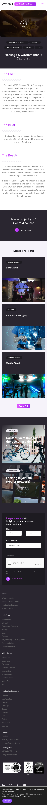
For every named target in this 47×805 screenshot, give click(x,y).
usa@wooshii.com (9, 755)
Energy (5, 630)
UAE (3, 716)
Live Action (6, 671)
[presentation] (25, 563)
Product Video (13, 47)
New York (5, 702)
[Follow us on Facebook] (17, 786)
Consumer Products (17, 42)
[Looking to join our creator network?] (23, 484)
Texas (4, 709)
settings (26, 796)
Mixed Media (7, 674)
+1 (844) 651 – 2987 (9, 751)
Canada (5, 712)
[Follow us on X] (10, 786)
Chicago (5, 706)
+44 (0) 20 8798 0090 (11, 740)
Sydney (5, 726)
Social (28, 47)
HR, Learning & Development (13, 640)
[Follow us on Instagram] (24, 786)
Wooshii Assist (7, 608)
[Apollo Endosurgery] (23, 327)
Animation (6, 658)
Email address (11, 541)
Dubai (4, 719)
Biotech (5, 623)
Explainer (5, 664)
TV (39, 47)
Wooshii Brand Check (10, 602)
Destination (6, 661)
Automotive (6, 620)
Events (4, 633)
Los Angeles (7, 699)
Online (35, 42)
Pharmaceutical (8, 646)
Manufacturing (8, 643)
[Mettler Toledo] (23, 375)
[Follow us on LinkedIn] (3, 786)
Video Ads (6, 681)
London (5, 696)
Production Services (10, 605)
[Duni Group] (23, 279)
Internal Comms (8, 668)
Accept (7, 801)
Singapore (6, 723)
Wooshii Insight (8, 598)
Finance (5, 636)
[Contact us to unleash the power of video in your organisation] (23, 444)
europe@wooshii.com (11, 743)
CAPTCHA (10, 556)
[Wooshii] (7, 4)
